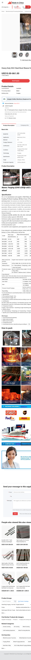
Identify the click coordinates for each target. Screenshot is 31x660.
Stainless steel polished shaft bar (23, 607)
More (3, 648)
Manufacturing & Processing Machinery (14, 11)
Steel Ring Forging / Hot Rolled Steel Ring (9, 604)
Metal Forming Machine (24, 630)
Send (15, 513)
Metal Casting (26, 626)
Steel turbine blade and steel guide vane (23, 610)
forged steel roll (20, 604)
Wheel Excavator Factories (9, 638)
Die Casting (16, 626)
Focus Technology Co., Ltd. (20, 653)
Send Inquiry (15, 81)
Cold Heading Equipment (9, 630)
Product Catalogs (24, 601)
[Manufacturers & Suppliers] (16, 2)
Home (3, 11)
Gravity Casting (6, 626)
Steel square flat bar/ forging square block (9, 610)
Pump (3, 607)
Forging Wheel (6, 641)
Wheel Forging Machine (19, 641)
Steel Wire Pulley (7, 645)
